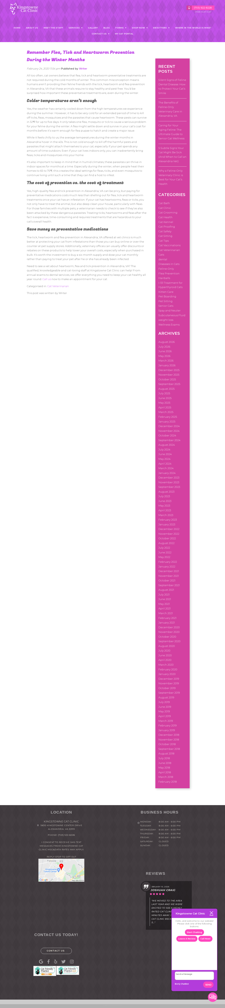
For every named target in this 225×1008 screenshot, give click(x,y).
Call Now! (205, 938)
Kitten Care (165, 291)
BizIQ (177, 984)
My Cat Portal (124, 34)
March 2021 (165, 613)
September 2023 (169, 486)
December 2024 (169, 426)
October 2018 (167, 744)
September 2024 (169, 440)
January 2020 (167, 674)
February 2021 (167, 618)
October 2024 (167, 435)
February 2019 (167, 725)
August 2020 (166, 646)
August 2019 (166, 697)
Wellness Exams (169, 324)
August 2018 (166, 753)
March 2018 (165, 776)
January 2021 (166, 622)
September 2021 (169, 585)
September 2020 (169, 641)
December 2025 (169, 370)
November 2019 (168, 683)
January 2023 (166, 524)
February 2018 (167, 781)
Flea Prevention (169, 273)
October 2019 (167, 688)
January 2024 (167, 473)
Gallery (93, 28)
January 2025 (166, 421)
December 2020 (169, 627)
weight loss (165, 319)
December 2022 (168, 529)
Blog (106, 28)
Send (208, 984)
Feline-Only (166, 268)
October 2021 (166, 580)
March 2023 (165, 515)
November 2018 (168, 739)
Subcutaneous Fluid (171, 315)
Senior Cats (165, 305)
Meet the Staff (53, 28)
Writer (83, 68)
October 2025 (167, 379)
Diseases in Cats (168, 264)
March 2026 (165, 360)
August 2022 (166, 543)
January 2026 (166, 365)
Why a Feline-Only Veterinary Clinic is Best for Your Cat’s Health (170, 177)
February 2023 (167, 519)
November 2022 (168, 533)
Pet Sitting (165, 301)
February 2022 (167, 561)
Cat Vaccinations (169, 245)
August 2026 (166, 341)
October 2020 (167, 636)
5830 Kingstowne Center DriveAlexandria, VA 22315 (61, 827)
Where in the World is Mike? (193, 28)
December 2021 (168, 571)
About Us (32, 28)
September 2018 (169, 748)
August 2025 (166, 388)
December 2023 (168, 477)
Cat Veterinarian (58, 286)
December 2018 (168, 734)
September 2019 (169, 692)
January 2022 (166, 566)
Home (17, 28)
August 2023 (166, 491)
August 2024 (166, 444)
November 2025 (168, 374)
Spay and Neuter (169, 310)
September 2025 (169, 384)
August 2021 (166, 589)
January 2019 (166, 730)
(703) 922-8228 (66, 835)
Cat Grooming (167, 212)
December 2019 (168, 678)
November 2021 (168, 575)
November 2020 (169, 631)
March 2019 (165, 720)
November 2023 (168, 482)
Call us (46, 279)
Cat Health (165, 217)
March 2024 (166, 468)
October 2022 (167, 538)
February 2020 (167, 669)
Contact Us (56, 950)
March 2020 (166, 664)
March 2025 (165, 412)
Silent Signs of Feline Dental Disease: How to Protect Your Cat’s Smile (172, 86)
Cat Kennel (165, 222)
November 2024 (169, 430)
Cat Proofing (166, 226)
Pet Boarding (167, 296)
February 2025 (167, 416)
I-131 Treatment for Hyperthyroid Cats (170, 285)
